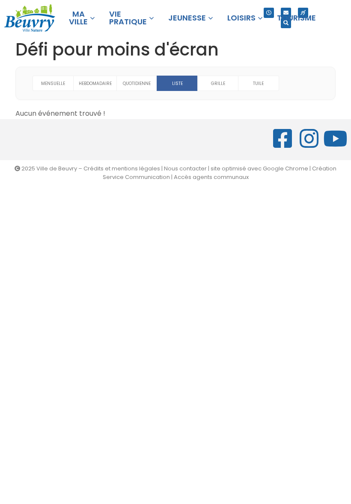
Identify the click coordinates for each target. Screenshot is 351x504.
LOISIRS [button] (241, 17)
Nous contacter (185, 168)
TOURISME (296, 17)
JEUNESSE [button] (187, 17)
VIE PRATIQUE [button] (128, 18)
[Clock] (269, 13)
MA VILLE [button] (78, 18)
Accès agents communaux (211, 177)
